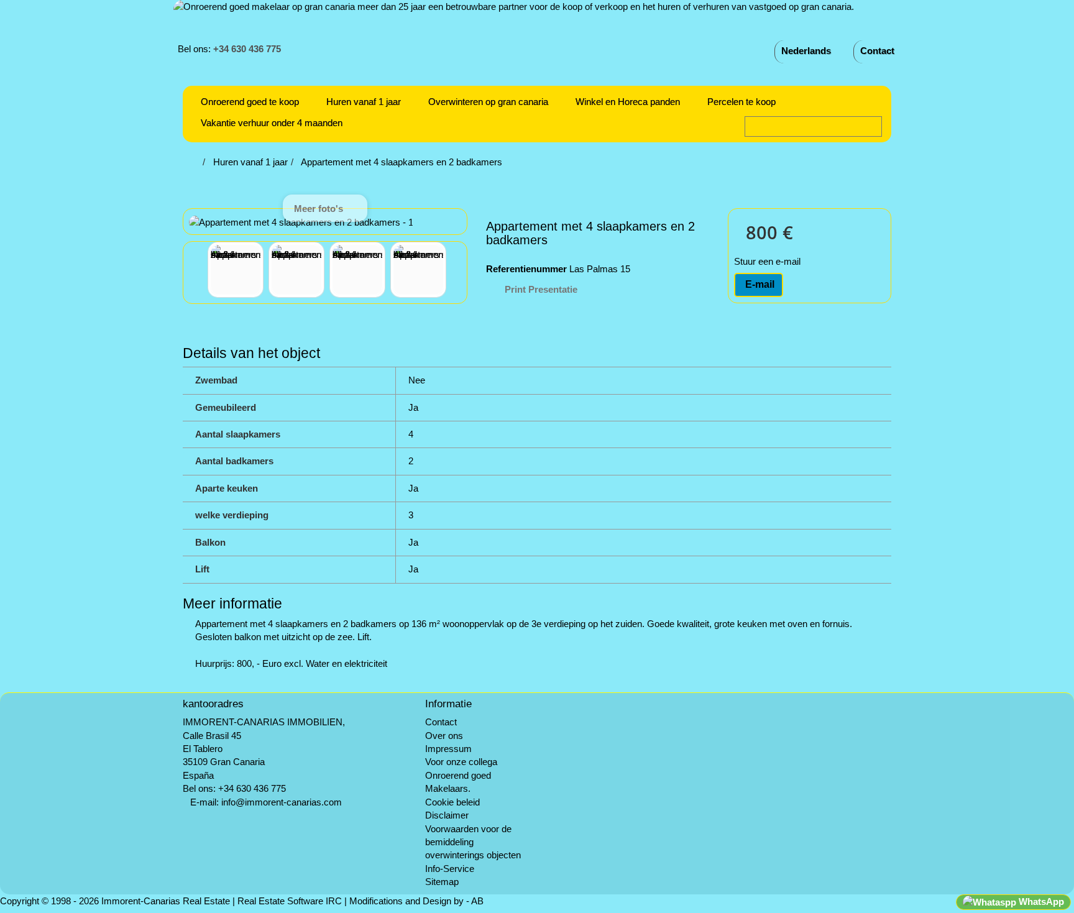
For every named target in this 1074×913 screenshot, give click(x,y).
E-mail (758, 284)
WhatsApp (1040, 901)
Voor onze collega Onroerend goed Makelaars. (461, 775)
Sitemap (442, 881)
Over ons (444, 735)
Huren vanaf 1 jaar (363, 101)
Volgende (457, 271)
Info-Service (449, 868)
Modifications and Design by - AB (416, 901)
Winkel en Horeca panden (628, 101)
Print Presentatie (541, 289)
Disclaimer (447, 815)
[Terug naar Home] (196, 162)
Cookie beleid (452, 802)
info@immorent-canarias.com (281, 802)
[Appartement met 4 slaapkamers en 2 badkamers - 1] (235, 269)
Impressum (448, 748)
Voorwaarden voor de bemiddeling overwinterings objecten (473, 842)
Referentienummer (526, 269)
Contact (877, 50)
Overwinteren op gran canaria (488, 101)
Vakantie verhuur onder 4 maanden (271, 122)
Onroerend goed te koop (250, 101)
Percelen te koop (741, 101)
